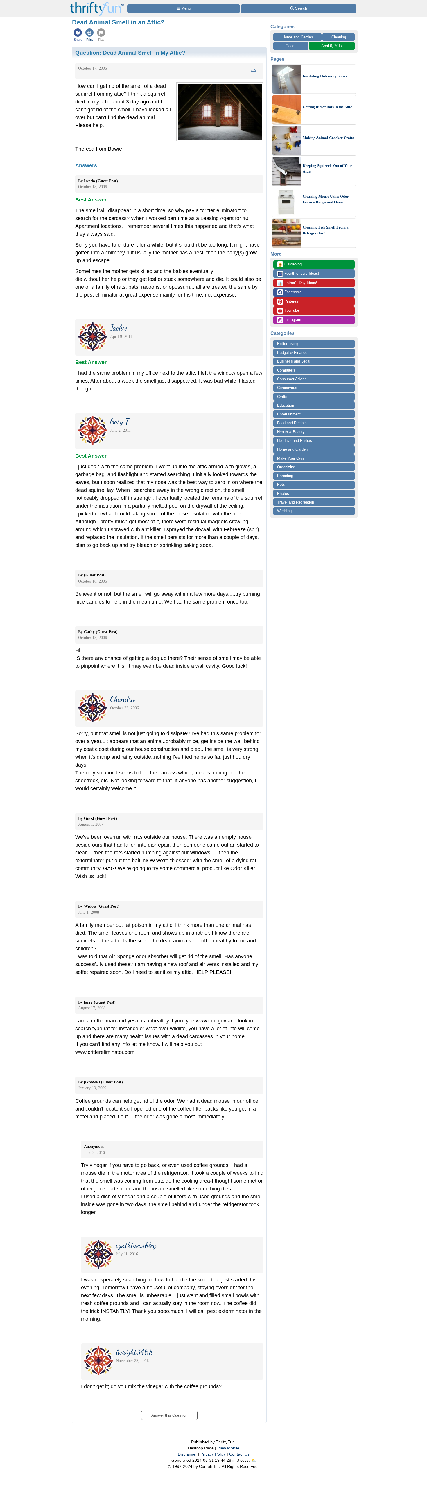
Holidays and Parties (294, 440)
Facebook (292, 292)
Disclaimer (187, 1454)
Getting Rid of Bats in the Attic (327, 107)
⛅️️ (253, 1460)
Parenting (285, 476)
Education (285, 405)
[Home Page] (97, 3)
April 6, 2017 (331, 46)
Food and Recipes (292, 423)
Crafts (282, 396)
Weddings (285, 511)
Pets (281, 484)
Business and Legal (293, 361)
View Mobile (228, 1448)
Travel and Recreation (295, 502)
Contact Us (239, 1454)
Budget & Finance (292, 352)
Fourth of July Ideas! (298, 273)
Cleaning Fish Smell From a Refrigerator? (326, 230)
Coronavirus (287, 387)
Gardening (290, 264)
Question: (130, 52)
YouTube (291, 310)
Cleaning (338, 37)
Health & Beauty (291, 432)
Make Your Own (290, 458)
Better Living (287, 344)
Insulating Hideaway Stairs (325, 76)
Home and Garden (297, 37)
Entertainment (289, 414)
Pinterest (291, 301)
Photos (283, 493)
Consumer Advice (292, 379)
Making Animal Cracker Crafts (328, 137)
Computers (286, 370)
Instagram (292, 319)
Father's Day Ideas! (297, 283)
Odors (291, 46)
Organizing (286, 467)
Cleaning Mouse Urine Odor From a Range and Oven (326, 199)
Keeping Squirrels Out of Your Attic (327, 168)
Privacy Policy (213, 1454)
